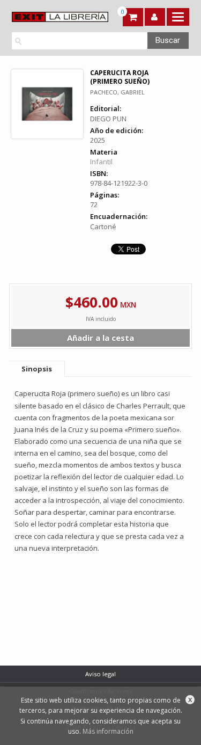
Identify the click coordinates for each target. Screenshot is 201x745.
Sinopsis (36, 369)
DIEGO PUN (108, 118)
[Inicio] (54, 17)
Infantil (101, 161)
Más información (108, 731)
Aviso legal (100, 674)
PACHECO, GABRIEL (117, 92)
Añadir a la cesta (100, 337)
